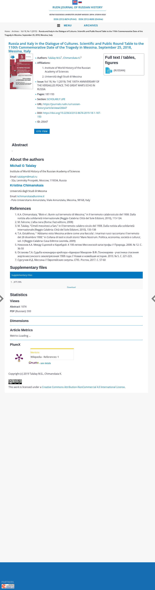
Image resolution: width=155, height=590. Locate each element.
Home (7, 31)
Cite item (42, 131)
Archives (91, 25)
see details (46, 363)
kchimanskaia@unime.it (30, 196)
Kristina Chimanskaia (26, 185)
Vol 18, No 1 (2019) (29, 31)
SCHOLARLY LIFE (56, 99)
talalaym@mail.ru (27, 176)
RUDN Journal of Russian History (77, 10)
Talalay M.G (54, 57)
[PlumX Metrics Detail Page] (19, 357)
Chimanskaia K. (71, 57)
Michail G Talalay (23, 166)
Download (71, 287)
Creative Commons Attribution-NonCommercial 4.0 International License (83, 387)
